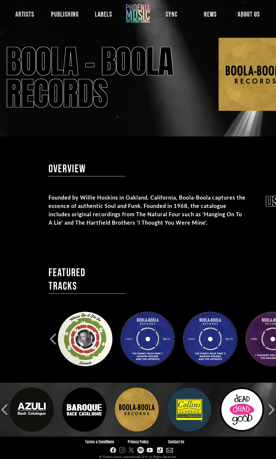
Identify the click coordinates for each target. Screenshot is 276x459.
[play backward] (53, 339)
